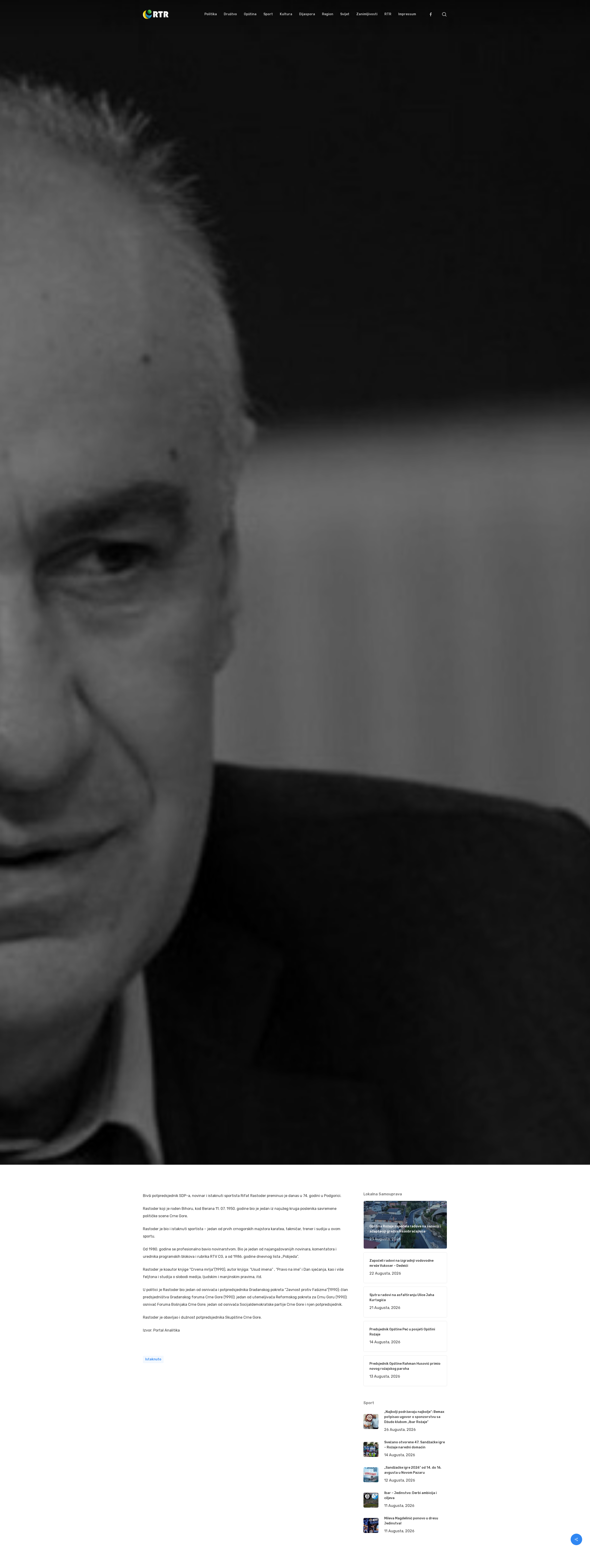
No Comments (429, 634)
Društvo (203, 662)
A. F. (152, 662)
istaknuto (153, 1359)
